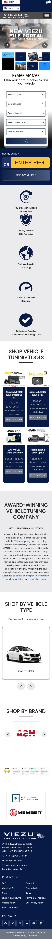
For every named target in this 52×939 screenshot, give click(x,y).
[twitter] (12, 923)
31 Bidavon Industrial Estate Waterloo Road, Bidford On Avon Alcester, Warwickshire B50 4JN (18, 847)
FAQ (4, 883)
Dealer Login (13, 8)
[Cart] (47, 2)
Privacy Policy (19, 935)
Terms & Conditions (36, 897)
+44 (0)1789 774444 (16, 855)
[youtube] (34, 923)
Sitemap (33, 935)
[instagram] (19, 923)
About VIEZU (8, 888)
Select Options (14, 419)
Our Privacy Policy (34, 902)
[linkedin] (27, 923)
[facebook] (5, 923)
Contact (30, 883)
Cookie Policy (8, 902)
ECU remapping (22, 541)
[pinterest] (41, 923)
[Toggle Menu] (46, 15)
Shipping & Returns (11, 897)
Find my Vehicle (26, 175)
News (4, 893)
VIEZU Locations (10, 907)
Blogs (28, 893)
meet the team (37, 579)
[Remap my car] (26, 141)
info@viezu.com (14, 860)
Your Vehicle (32, 888)
